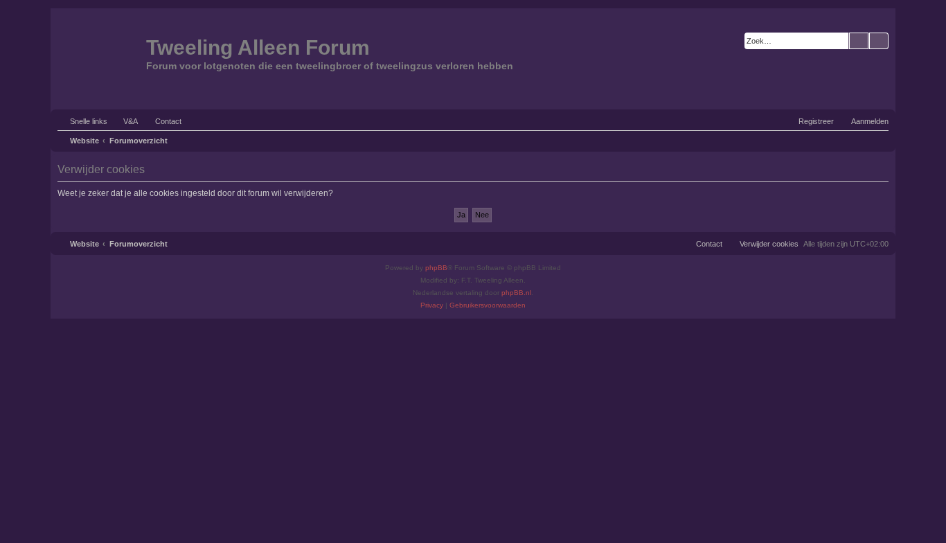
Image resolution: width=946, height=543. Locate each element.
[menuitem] (124, 121)
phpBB (436, 268)
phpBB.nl (516, 292)
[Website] (100, 57)
